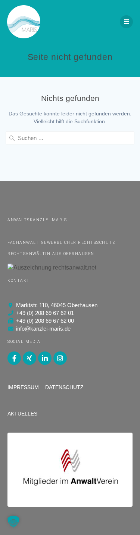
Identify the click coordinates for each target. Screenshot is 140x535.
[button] (13, 521)
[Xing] (29, 358)
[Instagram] (60, 358)
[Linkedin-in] (45, 358)
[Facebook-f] (14, 358)
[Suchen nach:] (70, 137)
